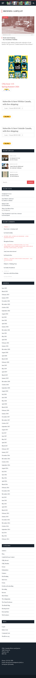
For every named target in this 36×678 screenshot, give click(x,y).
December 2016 (6, 455)
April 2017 (4, 442)
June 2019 (4, 365)
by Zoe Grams (14, 160)
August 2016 (5, 468)
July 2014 (4, 532)
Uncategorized (5, 608)
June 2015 (4, 500)
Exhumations (5, 570)
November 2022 (6, 304)
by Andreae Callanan (15, 168)
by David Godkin (8, 233)
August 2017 (5, 429)
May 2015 (4, 503)
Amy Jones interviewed (10, 251)
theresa (6, 227)
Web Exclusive (5, 615)
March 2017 (5, 446)
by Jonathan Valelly (10, 39)
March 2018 (5, 407)
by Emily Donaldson (9, 267)
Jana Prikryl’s (16, 166)
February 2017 (5, 449)
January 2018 (5, 413)
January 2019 (5, 378)
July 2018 (4, 394)
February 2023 (5, 294)
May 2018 (4, 401)
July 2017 (4, 433)
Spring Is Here (14, 174)
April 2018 (4, 404)
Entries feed (5, 630)
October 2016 (5, 462)
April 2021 (4, 339)
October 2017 (5, 423)
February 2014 (5, 539)
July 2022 (4, 317)
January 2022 (5, 327)
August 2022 (5, 314)
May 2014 (4, 536)
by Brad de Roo (8, 255)
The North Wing (6, 605)
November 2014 (6, 523)
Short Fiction (5, 595)
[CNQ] (19, 3)
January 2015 (5, 516)
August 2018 (5, 391)
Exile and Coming (9, 38)
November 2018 (6, 381)
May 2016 (4, 478)
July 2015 (4, 497)
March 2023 (5, 291)
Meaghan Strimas (8, 241)
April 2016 (4, 481)
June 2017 (4, 436)
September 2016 (6, 465)
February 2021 (5, 343)
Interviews (4, 579)
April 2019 (4, 372)
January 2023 (5, 298)
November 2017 (6, 420)
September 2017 (6, 426)
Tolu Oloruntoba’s (12, 213)
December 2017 (6, 417)
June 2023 (4, 288)
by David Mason (14, 176)
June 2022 (4, 320)
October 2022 (5, 307)
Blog (3, 554)
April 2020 (4, 356)
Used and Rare (5, 612)
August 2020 (5, 352)
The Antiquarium (6, 599)
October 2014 (5, 526)
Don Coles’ (11, 229)
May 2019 (4, 368)
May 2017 (4, 439)
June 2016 (4, 474)
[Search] (33, 3)
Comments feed (6, 633)
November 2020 (6, 349)
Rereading (4, 589)
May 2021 (4, 336)
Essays (5, 17)
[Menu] (3, 3)
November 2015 (6, 494)
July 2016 (4, 471)
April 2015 (4, 507)
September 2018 (6, 388)
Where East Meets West (8, 208)
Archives (4, 550)
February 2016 (5, 487)
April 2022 (4, 323)
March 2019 (5, 375)
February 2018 (5, 410)
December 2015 (6, 491)
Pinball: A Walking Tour (10, 264)
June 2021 (4, 333)
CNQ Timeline (5, 563)
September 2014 (6, 529)
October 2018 (5, 384)
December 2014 (6, 520)
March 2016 (5, 484)
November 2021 (6, 330)
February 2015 (5, 513)
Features (4, 573)
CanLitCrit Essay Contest (8, 557)
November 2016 (6, 458)
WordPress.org (5, 636)
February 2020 (5, 362)
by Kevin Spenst (6, 215)
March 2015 (5, 510)
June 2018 (4, 397)
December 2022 (6, 301)
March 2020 (5, 359)
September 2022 (6, 311)
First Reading (5, 576)
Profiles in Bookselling (7, 586)
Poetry (3, 583)
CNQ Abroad (5, 560)
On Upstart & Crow (15, 158)
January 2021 (5, 346)
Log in (3, 627)
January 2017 (5, 452)
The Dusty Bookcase (7, 602)
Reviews (4, 592)
